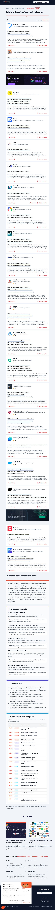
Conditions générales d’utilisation (44, 906)
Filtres (27, 17)
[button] (42, 20)
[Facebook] (42, 901)
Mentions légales (33, 906)
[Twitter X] (45, 901)
